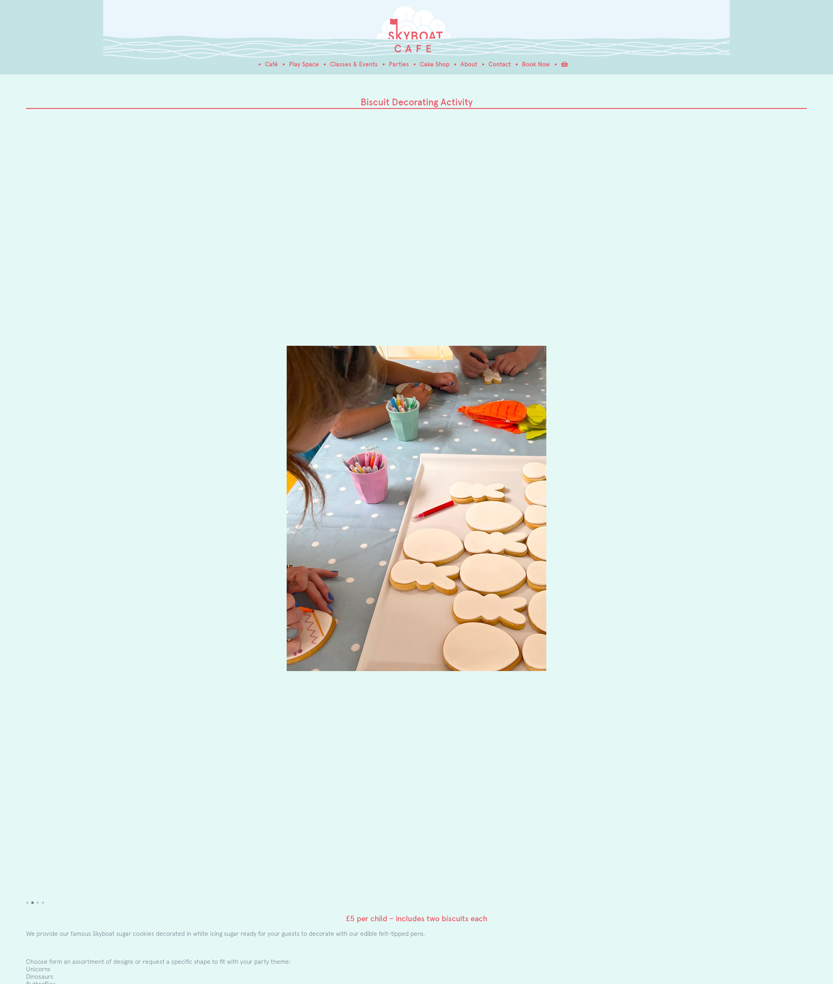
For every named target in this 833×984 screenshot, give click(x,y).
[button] (27, 903)
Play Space (304, 64)
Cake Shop (434, 64)
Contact (499, 64)
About (468, 64)
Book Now (536, 64)
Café (271, 64)
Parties (399, 64)
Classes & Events (354, 64)
